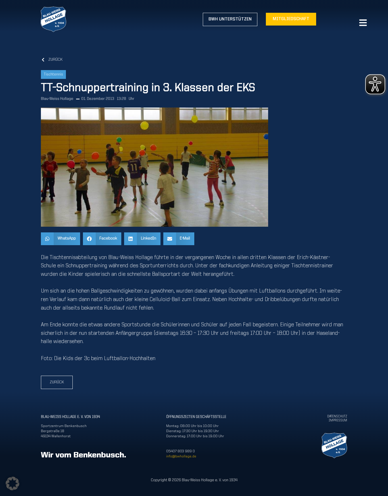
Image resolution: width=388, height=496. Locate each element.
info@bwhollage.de (181, 456)
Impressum (338, 420)
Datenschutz (337, 416)
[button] (60, 238)
